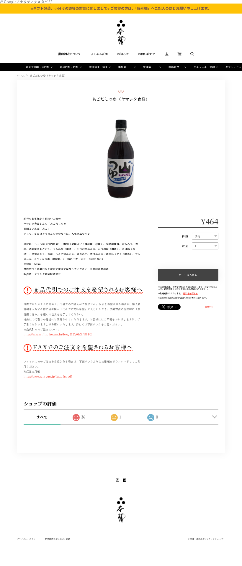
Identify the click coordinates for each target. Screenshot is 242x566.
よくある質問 (99, 53)
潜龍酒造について (69, 53)
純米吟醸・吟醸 (69, 67)
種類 (185, 236)
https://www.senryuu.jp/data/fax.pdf (48, 376)
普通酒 (147, 67)
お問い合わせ (146, 53)
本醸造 (122, 67)
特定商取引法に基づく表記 (57, 539)
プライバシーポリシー (27, 539)
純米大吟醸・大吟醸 (38, 67)
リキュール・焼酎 (204, 67)
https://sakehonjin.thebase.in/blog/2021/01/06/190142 (58, 334)
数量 (185, 246)
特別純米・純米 (98, 67)
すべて (42, 416)
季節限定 (174, 67)
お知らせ (122, 53)
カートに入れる (188, 274)
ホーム (21, 75)
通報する (209, 306)
